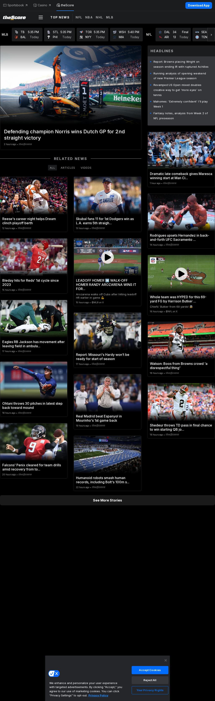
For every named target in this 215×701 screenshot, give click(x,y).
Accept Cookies (150, 670)
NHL (99, 17)
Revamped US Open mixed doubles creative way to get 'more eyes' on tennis (177, 90)
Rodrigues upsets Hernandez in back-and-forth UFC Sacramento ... (179, 237)
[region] (107, 678)
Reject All (149, 680)
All (52, 167)
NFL (79, 17)
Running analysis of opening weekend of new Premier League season (179, 76)
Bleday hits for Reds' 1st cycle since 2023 (30, 282)
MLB (110, 17)
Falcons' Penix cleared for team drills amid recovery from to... (31, 467)
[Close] (165, 660)
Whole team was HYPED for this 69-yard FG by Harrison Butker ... (178, 299)
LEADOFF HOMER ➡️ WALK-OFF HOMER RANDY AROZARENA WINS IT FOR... (106, 284)
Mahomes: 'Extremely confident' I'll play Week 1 (180, 104)
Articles (68, 167)
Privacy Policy (98, 695)
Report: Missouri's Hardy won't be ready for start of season (102, 356)
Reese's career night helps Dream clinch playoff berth (29, 221)
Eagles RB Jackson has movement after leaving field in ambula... (33, 344)
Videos (86, 167)
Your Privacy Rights (150, 690)
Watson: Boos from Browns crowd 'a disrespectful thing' (178, 366)
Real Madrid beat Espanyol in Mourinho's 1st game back (99, 418)
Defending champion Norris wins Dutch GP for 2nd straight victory (64, 134)
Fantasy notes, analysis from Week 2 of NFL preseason (180, 115)
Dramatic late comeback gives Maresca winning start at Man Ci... (181, 176)
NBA (89, 17)
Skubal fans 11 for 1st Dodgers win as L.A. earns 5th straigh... (105, 221)
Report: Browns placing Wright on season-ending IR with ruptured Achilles (181, 64)
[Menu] (40, 17)
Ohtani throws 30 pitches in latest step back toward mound (32, 405)
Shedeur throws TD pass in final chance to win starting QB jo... (181, 427)
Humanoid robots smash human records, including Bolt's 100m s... (102, 480)
